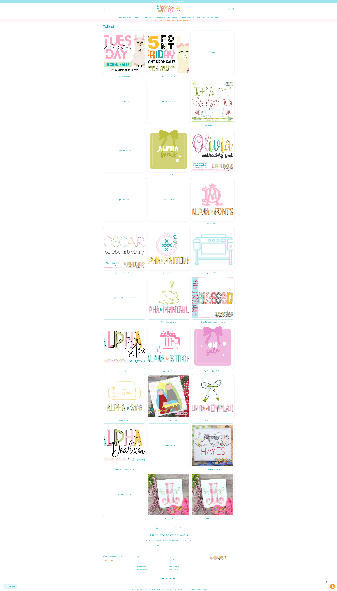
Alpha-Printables (167, 322)
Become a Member (141, 569)
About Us (138, 563)
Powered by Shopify (150, 589)
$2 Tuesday (123, 76)
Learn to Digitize (141, 572)
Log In (138, 557)
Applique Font (211, 518)
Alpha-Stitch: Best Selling (212, 371)
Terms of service (179, 589)
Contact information (190, 589)
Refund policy (160, 589)
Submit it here (108, 560)
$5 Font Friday (167, 76)
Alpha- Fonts (173, 560)
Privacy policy (169, 589)
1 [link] (156, 527)
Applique (167, 518)
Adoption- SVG (123, 150)
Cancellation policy (202, 589)
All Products (211, 175)
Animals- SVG (123, 494)
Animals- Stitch (211, 469)
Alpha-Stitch (167, 371)
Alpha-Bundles (123, 199)
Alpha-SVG (123, 420)
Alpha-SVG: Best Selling (167, 420)
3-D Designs (211, 52)
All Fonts (167, 175)
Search (138, 560)
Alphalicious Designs (138, 589)
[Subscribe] (182, 545)
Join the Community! (142, 566)
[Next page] (180, 527)
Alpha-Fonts (212, 224)
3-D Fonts (123, 101)
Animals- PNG (167, 445)
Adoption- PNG (167, 101)
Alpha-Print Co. (212, 273)
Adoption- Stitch (211, 125)
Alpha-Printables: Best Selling (211, 322)
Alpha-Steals (123, 371)
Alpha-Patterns (167, 273)
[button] (105, 9)
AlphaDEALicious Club (123, 469)
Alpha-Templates (211, 420)
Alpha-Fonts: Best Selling (123, 273)
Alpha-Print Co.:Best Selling (123, 298)
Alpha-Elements (167, 199)
